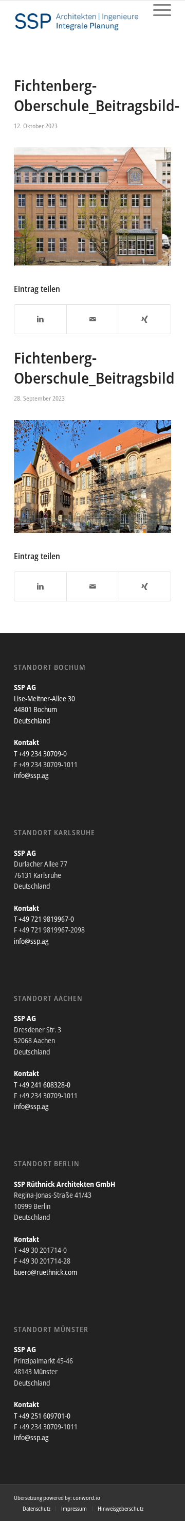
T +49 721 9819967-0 (44, 919)
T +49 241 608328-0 (42, 1085)
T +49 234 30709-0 (40, 753)
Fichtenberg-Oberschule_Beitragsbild (94, 367)
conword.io (86, 1497)
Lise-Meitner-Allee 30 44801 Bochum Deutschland (44, 709)
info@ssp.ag (31, 775)
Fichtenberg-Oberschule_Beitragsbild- (96, 95)
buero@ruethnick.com (45, 1272)
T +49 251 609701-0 (42, 1416)
